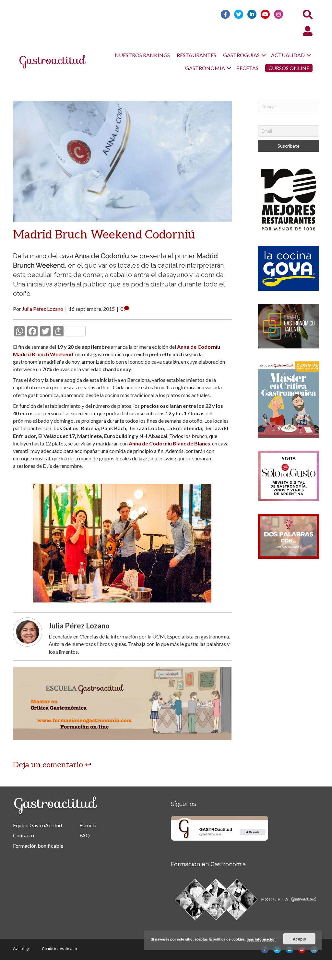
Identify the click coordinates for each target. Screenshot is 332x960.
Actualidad (288, 55)
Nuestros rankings (142, 55)
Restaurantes (196, 55)
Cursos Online (288, 68)
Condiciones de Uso (59, 948)
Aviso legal (22, 948)
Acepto (299, 939)
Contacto (23, 835)
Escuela (87, 825)
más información (261, 939)
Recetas (247, 68)
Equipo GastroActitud (37, 825)
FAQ (84, 835)
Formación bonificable (38, 846)
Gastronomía (205, 68)
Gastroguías (241, 55)
